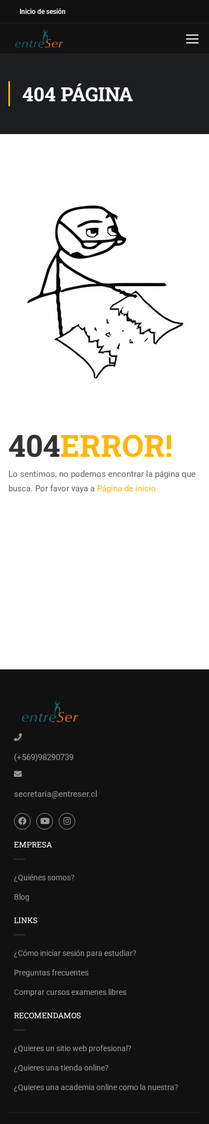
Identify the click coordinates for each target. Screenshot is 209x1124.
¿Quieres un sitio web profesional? (73, 1048)
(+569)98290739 (44, 757)
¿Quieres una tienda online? (61, 1067)
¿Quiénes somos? (44, 877)
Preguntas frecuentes (51, 972)
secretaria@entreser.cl (56, 794)
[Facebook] (22, 821)
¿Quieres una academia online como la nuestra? (96, 1087)
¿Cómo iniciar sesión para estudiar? (75, 953)
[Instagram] (67, 821)
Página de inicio (126, 489)
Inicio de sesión (43, 12)
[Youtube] (44, 821)
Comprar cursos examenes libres (70, 992)
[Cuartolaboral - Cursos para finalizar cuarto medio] (44, 38)
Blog (22, 897)
